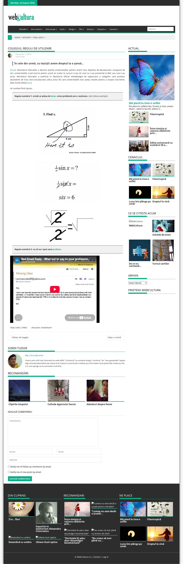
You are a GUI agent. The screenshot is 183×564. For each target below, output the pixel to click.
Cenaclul (113, 29)
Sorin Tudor (20, 56)
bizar (53, 96)
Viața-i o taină (114, 337)
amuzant (35, 327)
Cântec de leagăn (20, 337)
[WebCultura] (13, 28)
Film (80, 29)
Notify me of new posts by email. (26, 472)
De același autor (36, 355)
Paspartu (101, 29)
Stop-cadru (38, 37)
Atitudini (22, 29)
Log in (106, 557)
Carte (62, 29)
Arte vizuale (50, 29)
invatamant (46, 327)
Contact (97, 557)
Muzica (90, 29)
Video (24, 327)
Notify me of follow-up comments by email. (30, 466)
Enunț (13, 70)
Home (17, 37)
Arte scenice (36, 29)
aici (29, 82)
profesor (57, 249)
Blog (27, 355)
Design (71, 29)
